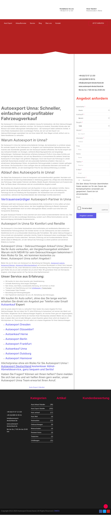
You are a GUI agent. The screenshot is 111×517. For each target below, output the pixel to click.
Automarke (80, 106)
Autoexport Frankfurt (18, 343)
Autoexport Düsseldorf (19, 329)
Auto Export (8, 23)
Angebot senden (86, 215)
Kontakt (58, 23)
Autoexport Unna (63, 420)
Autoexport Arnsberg (64, 500)
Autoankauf (8, 304)
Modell (79, 130)
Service (32, 23)
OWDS (57, 511)
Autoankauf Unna (16, 348)
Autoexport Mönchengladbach (67, 454)
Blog (40, 23)
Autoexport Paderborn (64, 487)
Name (78, 154)
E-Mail (79, 169)
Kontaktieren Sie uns (67, 9)
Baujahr (79, 122)
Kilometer (80, 138)
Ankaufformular (21, 23)
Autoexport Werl (62, 437)
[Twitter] (104, 511)
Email (78, 197)
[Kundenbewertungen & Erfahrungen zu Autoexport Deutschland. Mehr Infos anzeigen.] (100, 28)
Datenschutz (81, 177)
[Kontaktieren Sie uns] (58, 10)
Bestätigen (87, 180)
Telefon (79, 161)
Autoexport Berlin (16, 338)
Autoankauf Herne (16, 334)
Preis (78, 146)
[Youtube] (108, 511)
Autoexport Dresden (17, 324)
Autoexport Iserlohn (63, 470)
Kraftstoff (80, 114)
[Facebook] (100, 511)
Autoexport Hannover (18, 358)
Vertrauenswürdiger (15, 199)
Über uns (48, 23)
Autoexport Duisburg (18, 353)
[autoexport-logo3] (10, 9)
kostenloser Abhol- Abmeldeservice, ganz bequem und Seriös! (28, 368)
